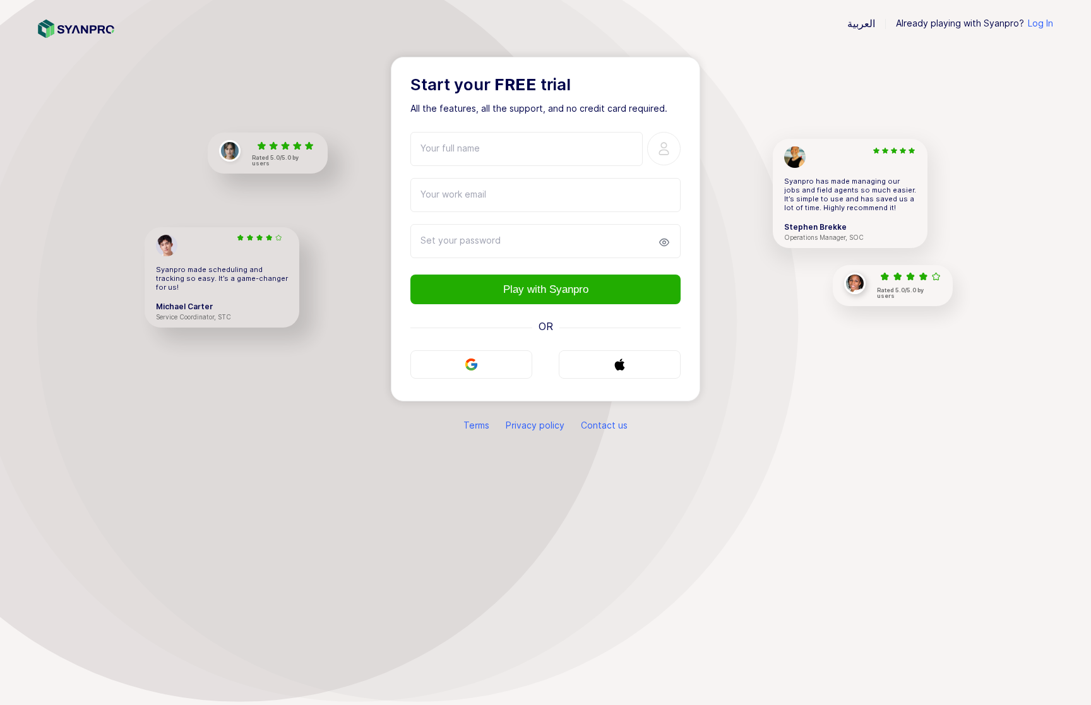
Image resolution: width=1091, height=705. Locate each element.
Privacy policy (535, 425)
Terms (476, 425)
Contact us (604, 425)
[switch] (664, 242)
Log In (1040, 23)
